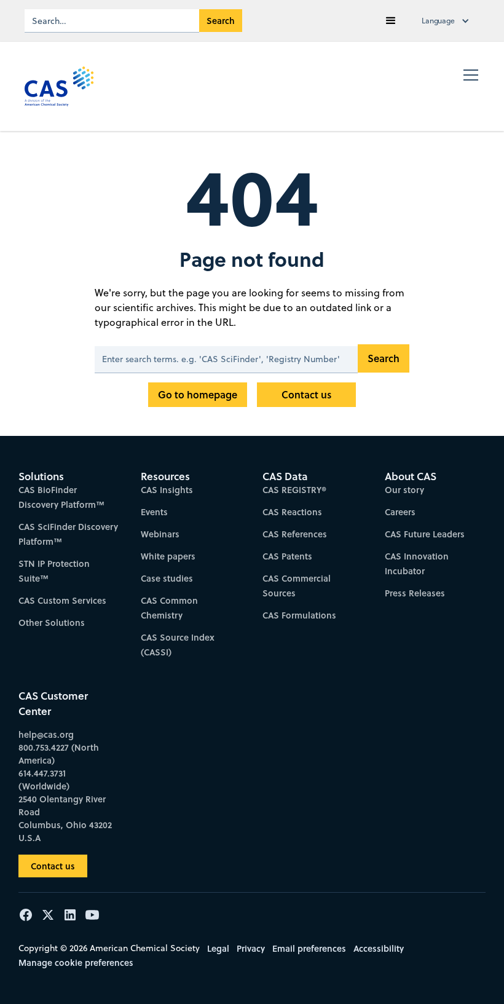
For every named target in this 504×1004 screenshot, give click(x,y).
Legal (218, 948)
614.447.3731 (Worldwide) (43, 780)
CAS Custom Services (62, 600)
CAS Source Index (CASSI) (178, 644)
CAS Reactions (292, 511)
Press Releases (415, 593)
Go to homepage (197, 394)
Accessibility (378, 948)
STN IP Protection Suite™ (54, 571)
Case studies (167, 578)
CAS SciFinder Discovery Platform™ (68, 534)
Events (154, 511)
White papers (168, 556)
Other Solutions (51, 622)
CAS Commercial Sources (296, 585)
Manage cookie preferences (75, 962)
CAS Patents (287, 556)
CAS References (294, 534)
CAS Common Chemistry (169, 608)
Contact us (306, 394)
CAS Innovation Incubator (417, 563)
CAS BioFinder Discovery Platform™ (61, 497)
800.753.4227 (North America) (58, 754)
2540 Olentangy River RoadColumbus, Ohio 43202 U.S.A (65, 818)
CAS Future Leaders (425, 534)
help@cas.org (46, 734)
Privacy (251, 948)
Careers (400, 511)
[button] (390, 20)
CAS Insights (167, 489)
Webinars (160, 534)
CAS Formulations (299, 615)
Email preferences (309, 948)
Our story (404, 489)
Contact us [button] (53, 866)
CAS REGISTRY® (294, 489)
